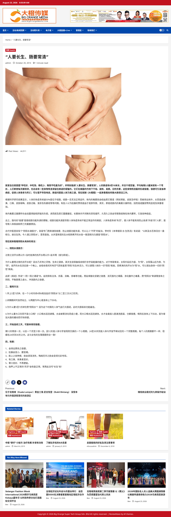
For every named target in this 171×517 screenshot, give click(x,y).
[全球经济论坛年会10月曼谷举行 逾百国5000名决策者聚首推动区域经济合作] (65, 475)
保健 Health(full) (14, 435)
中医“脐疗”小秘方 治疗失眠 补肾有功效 (24, 442)
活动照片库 (35, 30)
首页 (4, 30)
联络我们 (91, 30)
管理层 (78, 30)
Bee (6, 504)
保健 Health (10, 50)
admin (8, 63)
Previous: (41, 392)
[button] (167, 30)
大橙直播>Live (63, 30)
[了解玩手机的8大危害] (65, 426)
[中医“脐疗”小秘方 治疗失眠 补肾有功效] (24, 426)
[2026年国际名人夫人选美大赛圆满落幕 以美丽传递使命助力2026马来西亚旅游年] (147, 475)
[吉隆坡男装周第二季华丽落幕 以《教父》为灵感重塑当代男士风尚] (106, 475)
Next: (152, 390)
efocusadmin (91, 446)
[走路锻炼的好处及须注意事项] (106, 426)
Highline (11, 432)
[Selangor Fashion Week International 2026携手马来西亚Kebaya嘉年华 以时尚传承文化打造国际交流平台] (24, 475)
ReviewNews (115, 514)
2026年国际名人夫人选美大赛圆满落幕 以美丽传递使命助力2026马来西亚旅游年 (146, 494)
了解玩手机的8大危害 (56, 442)
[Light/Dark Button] (162, 30)
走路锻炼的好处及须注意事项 (101, 442)
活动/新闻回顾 (18, 30)
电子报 (48, 30)
